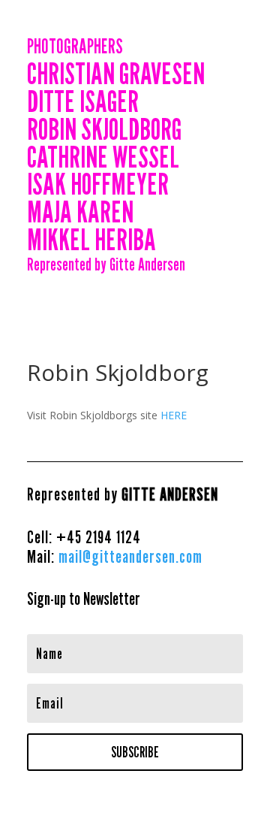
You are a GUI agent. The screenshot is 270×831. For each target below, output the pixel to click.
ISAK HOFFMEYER (98, 187)
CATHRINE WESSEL (103, 160)
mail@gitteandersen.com (130, 556)
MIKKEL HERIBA (91, 242)
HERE (173, 415)
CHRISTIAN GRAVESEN (116, 76)
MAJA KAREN (80, 214)
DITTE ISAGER (83, 104)
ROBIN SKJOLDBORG (104, 132)
